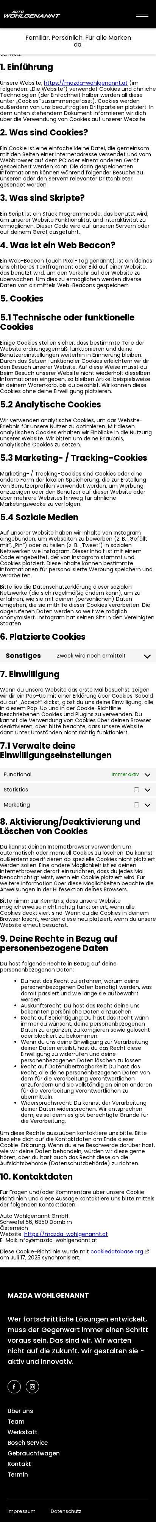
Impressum (22, 1511)
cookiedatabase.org (116, 1251)
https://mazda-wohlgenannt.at (86, 83)
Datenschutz (66, 1511)
